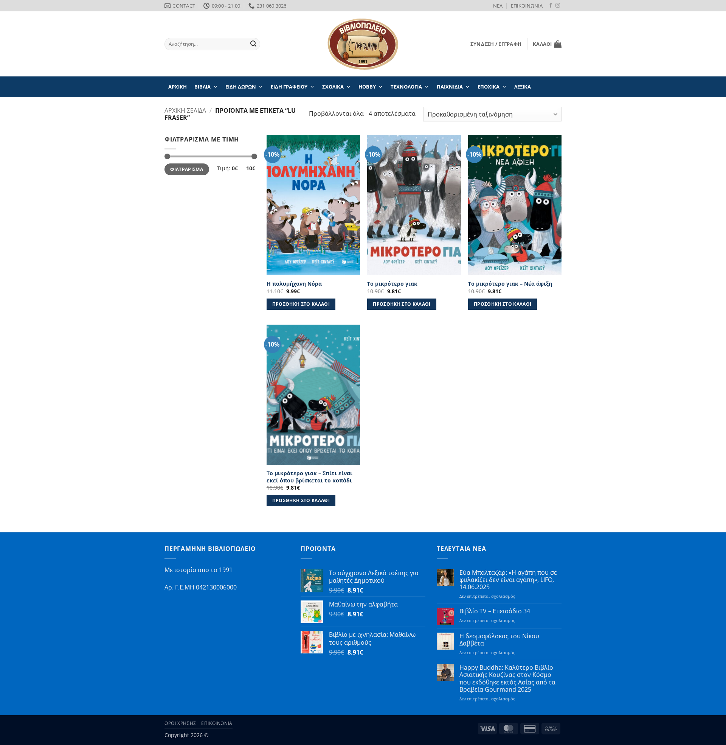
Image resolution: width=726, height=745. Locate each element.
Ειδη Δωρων (240, 86)
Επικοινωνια (217, 723)
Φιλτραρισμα (186, 169)
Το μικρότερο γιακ (392, 283)
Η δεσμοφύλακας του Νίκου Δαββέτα (499, 640)
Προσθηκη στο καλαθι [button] (301, 304)
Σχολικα (333, 86)
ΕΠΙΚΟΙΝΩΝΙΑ (527, 5)
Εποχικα (489, 86)
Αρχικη (177, 86)
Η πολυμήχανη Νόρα (294, 283)
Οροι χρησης (180, 723)
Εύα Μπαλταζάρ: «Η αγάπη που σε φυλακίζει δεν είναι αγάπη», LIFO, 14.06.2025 (508, 580)
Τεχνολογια (406, 86)
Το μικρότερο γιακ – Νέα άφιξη (510, 283)
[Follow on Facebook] (550, 5)
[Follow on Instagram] (557, 5)
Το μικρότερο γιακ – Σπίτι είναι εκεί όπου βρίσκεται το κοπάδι (309, 477)
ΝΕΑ (498, 5)
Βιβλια (202, 86)
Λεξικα (522, 86)
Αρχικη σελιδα (185, 110)
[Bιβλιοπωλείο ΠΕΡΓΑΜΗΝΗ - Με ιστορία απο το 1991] (363, 44)
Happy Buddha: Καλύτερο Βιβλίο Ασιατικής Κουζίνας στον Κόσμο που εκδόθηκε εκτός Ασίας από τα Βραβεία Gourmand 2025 (507, 678)
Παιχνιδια (450, 86)
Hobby (367, 86)
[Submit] (253, 44)
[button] (495, 43)
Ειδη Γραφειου (289, 86)
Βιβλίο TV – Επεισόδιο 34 (494, 611)
